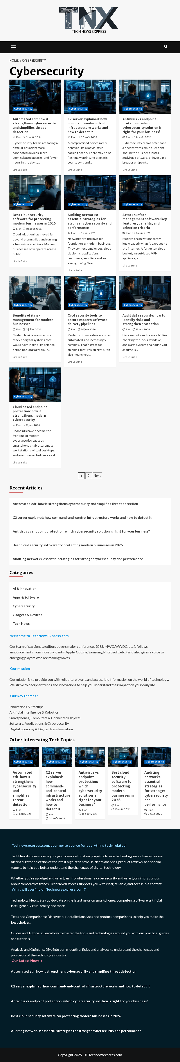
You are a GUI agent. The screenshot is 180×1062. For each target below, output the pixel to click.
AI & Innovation (24, 588)
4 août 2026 (143, 233)
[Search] (166, 46)
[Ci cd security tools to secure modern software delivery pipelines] (90, 293)
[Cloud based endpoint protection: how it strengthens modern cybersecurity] (35, 384)
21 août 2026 (33, 137)
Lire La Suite (20, 169)
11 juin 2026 (33, 425)
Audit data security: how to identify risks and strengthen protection (143, 319)
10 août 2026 (34, 228)
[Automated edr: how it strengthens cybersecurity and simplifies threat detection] (35, 97)
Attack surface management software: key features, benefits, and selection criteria (144, 221)
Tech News (21, 623)
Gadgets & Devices (27, 615)
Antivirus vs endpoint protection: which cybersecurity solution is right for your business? (142, 125)
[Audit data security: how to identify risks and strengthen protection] (145, 293)
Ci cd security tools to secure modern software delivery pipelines (87, 319)
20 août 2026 (89, 137)
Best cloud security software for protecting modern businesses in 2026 (34, 219)
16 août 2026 (143, 137)
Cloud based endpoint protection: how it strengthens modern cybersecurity (30, 413)
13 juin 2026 (143, 329)
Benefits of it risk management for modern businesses (33, 319)
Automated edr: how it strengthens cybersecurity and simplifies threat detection (34, 125)
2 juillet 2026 (33, 329)
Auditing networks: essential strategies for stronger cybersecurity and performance (90, 221)
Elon (18, 137)
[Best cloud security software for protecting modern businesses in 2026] (35, 192)
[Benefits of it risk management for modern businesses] (35, 293)
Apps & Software (26, 597)
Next (97, 476)
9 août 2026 (88, 233)
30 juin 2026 (88, 329)
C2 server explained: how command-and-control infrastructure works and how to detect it (88, 125)
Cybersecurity (23, 108)
